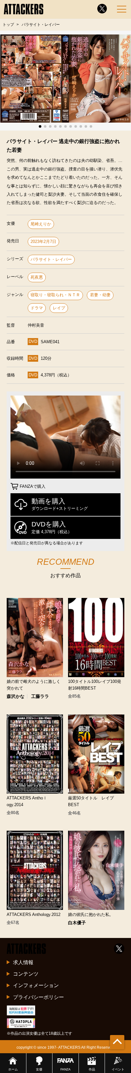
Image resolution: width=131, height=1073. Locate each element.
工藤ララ (40, 696)
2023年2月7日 (43, 241)
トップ (8, 24)
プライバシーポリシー (38, 997)
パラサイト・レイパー (51, 259)
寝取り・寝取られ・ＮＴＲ (55, 294)
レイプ (59, 308)
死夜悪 (37, 277)
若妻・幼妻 (100, 294)
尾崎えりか (41, 224)
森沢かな (15, 696)
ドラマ (37, 308)
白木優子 (77, 922)
